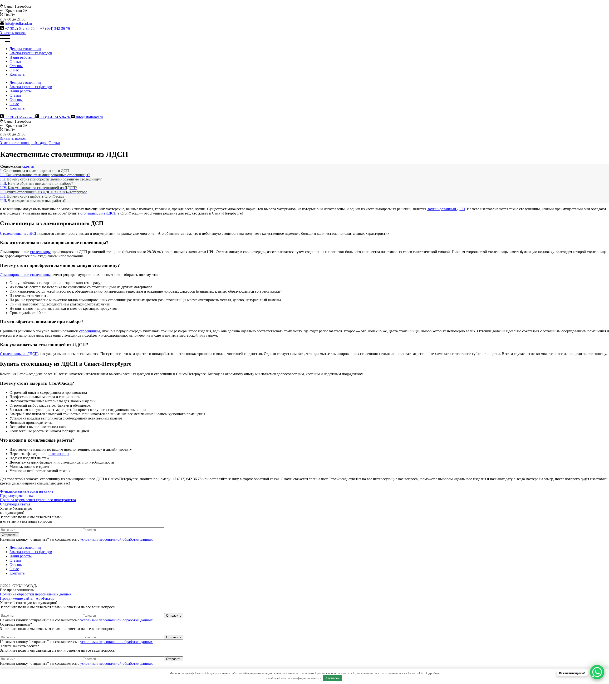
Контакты (17, 74)
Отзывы (16, 66)
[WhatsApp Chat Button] (597, 672)
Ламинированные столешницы (25, 275)
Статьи (15, 62)
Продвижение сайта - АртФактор (27, 598)
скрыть (28, 166)
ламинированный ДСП (446, 209)
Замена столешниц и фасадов (24, 143)
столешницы (40, 252)
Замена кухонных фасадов (31, 53)
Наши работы (21, 57)
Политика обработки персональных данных (36, 594)
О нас (14, 70)
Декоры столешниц (25, 49)
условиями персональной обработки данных (116, 539)
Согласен (332, 678)
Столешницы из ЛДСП (19, 233)
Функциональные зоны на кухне (26, 493)
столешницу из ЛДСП (98, 213)
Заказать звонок (13, 33)
